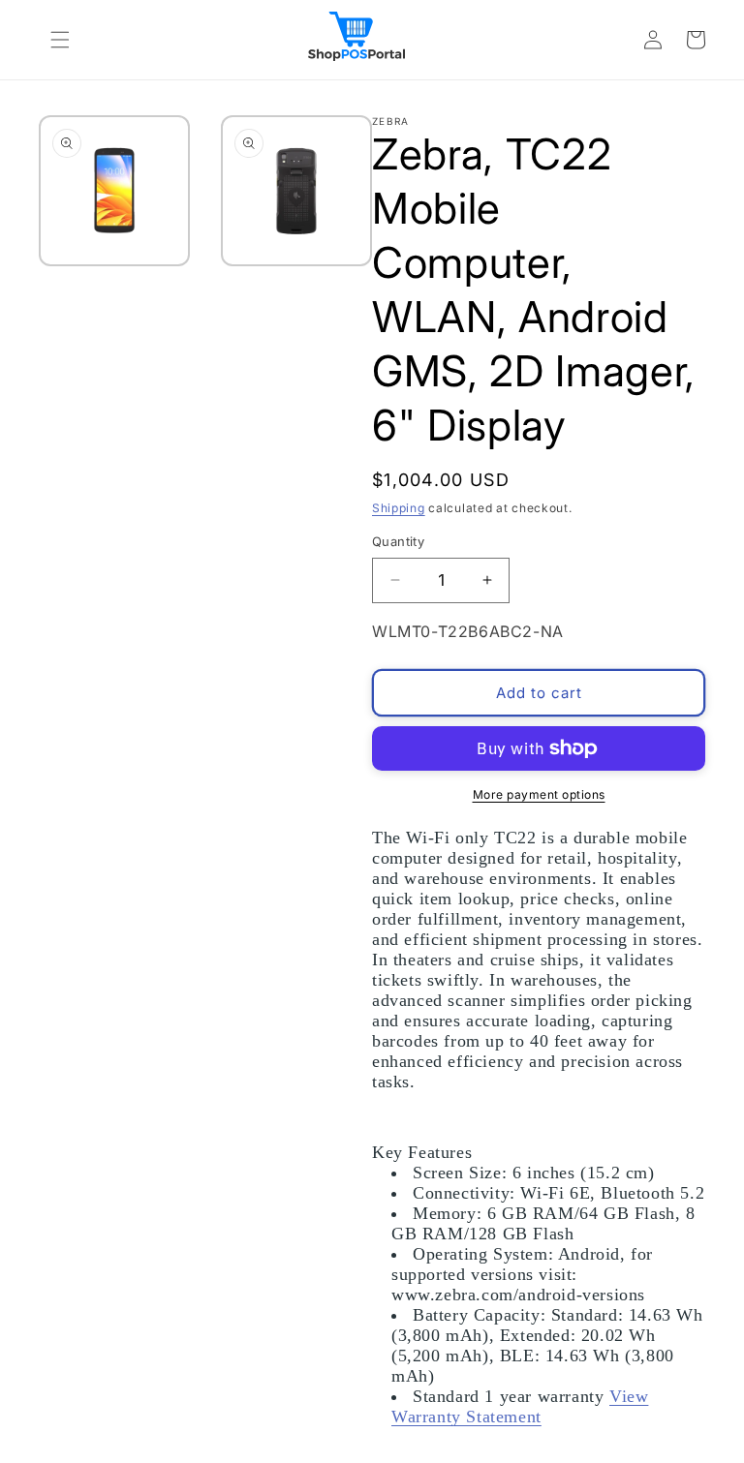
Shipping (398, 508)
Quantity (398, 541)
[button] (60, 39)
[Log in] (653, 39)
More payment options (539, 794)
